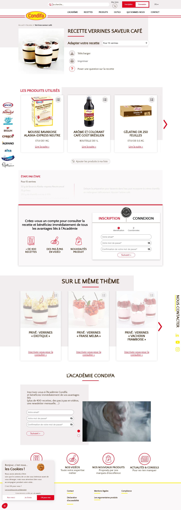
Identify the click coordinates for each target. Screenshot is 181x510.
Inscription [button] (128, 4)
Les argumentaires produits (105, 497)
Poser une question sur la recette (96, 69)
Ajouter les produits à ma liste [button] (92, 161)
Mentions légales (101, 491)
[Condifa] (36, 16)
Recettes (88, 12)
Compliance (126, 491)
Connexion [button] (142, 4)
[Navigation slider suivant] (165, 123)
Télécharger (84, 53)
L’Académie (72, 12)
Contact (155, 12)
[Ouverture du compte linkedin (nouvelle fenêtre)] (177, 335)
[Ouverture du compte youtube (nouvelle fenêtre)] (178, 342)
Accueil (21, 25)
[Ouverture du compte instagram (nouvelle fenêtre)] (178, 349)
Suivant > (126, 255)
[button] (58, 99)
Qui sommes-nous (136, 12)
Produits (103, 12)
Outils (117, 12)
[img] (149, 243)
